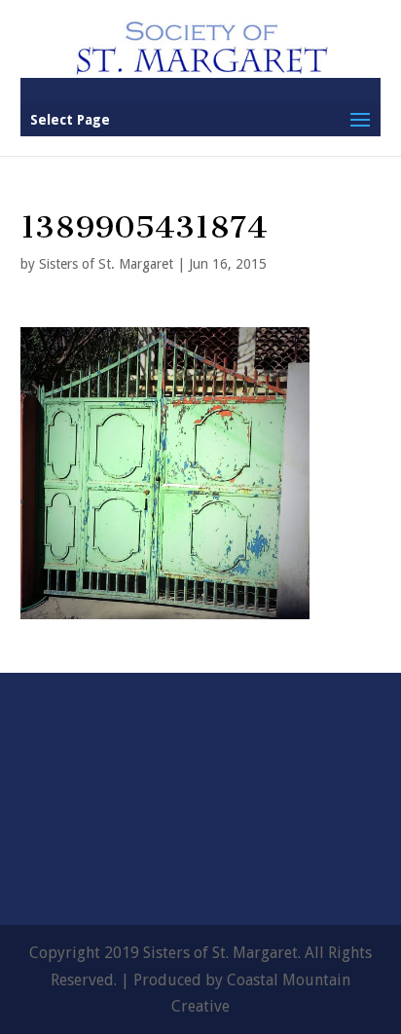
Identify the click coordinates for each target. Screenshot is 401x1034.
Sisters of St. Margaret (106, 264)
